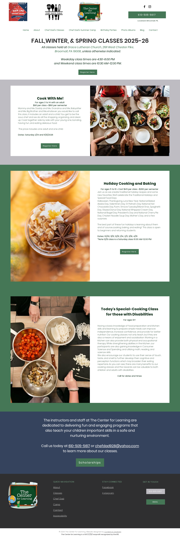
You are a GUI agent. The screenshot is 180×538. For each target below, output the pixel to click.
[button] (54, 30)
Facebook (108, 487)
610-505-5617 (79, 446)
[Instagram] (150, 6)
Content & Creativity (112, 532)
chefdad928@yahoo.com (117, 446)
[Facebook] (144, 6)
